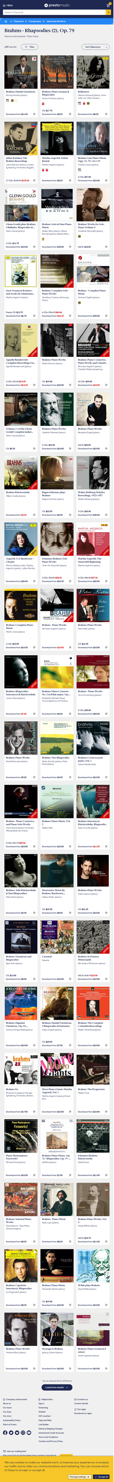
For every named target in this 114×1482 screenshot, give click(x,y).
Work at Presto (10, 1424)
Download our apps (83, 1413)
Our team (7, 1407)
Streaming (43, 1407)
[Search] (108, 12)
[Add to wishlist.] (34, 114)
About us (7, 1403)
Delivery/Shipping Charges (51, 1428)
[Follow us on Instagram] (24, 1432)
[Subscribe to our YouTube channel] (30, 1432)
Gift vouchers (45, 1416)
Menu (10, 5)
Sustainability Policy (12, 1420)
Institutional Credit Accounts (51, 1433)
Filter (32, 47)
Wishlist (42, 1412)
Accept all (103, 1476)
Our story (7, 1416)
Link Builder (44, 1424)
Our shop (7, 1412)
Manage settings (78, 1476)
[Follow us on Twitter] (12, 1432)
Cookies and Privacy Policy (51, 1441)
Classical (18, 21)
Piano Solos (32, 36)
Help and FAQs (45, 1420)
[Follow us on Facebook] (6, 1432)
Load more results (54, 1387)
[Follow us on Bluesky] (18, 1432)
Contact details (81, 1403)
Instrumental (19, 36)
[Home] (6, 21)
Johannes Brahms (56, 21)
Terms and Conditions (48, 1437)
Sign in (41, 1403)
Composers (34, 21)
